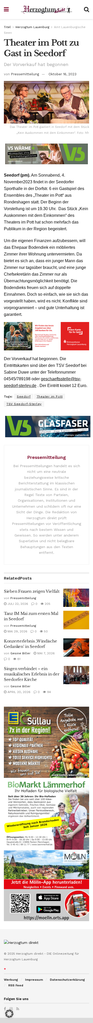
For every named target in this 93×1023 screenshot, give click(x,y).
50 (45, 631)
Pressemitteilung (25, 74)
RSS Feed (15, 985)
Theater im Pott (50, 396)
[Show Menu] (6, 9)
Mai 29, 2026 (16, 631)
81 (18, 659)
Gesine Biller (20, 653)
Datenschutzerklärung (67, 979)
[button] (9, 1013)
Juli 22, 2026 (17, 604)
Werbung (11, 979)
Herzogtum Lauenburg (32, 27)
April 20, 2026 (18, 692)
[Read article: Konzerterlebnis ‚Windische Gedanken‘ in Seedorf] (76, 647)
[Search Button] (86, 9)
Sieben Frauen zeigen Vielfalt (31, 591)
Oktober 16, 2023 (62, 74)
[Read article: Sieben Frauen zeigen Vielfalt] (76, 598)
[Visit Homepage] (46, 9)
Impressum (34, 979)
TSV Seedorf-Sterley (24, 404)
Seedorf (24, 396)
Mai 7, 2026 (45, 653)
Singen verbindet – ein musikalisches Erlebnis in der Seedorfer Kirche (31, 674)
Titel (7, 27)
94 (48, 692)
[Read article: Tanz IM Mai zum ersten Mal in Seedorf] (76, 620)
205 (47, 604)
